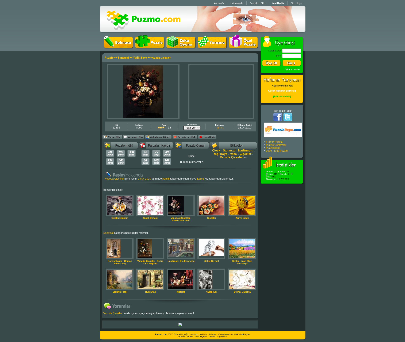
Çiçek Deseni (150, 218)
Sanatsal (123, 57)
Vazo (233, 153)
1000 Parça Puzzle (277, 150)
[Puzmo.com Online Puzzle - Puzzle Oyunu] (143, 31)
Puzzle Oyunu (185, 336)
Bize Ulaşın (296, 3)
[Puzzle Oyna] (149, 47)
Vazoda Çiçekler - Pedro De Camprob (150, 262)
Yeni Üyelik (278, 3)
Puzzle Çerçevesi (276, 144)
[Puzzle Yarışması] (212, 47)
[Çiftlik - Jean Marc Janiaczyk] (242, 257)
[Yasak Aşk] (205, 288)
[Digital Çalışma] (242, 288)
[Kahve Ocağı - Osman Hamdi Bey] (113, 257)
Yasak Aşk (211, 292)
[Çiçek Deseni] (150, 214)
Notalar (181, 292)
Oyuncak (222, 336)
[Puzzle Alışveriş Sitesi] (180, 325)
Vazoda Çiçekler (231, 157)
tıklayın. (246, 334)
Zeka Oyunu (200, 336)
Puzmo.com (161, 334)
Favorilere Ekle (257, 3)
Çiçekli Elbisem (119, 218)
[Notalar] (180, 288)
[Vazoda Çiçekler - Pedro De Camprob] (145, 257)
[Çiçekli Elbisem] (119, 214)
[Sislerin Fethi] (119, 288)
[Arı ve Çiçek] (242, 213)
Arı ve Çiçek (242, 218)
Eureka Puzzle (274, 142)
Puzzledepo (273, 147)
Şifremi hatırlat (292, 69)
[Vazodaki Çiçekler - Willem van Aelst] (176, 214)
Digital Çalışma (242, 292)
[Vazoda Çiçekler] (143, 117)
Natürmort (245, 150)
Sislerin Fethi (120, 292)
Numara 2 (150, 292)
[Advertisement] (221, 91)
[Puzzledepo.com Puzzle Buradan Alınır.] (283, 136)
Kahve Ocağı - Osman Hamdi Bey (120, 262)
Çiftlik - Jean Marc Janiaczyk (242, 262)
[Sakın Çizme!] (211, 255)
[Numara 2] (150, 288)
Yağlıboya (220, 153)
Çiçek (216, 150)
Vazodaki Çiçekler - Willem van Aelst (181, 219)
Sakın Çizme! (211, 261)
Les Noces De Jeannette (181, 261)
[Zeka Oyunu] (180, 47)
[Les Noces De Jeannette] (180, 255)
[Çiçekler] (211, 214)
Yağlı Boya (140, 57)
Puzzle (109, 57)
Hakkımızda (237, 3)
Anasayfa (219, 3)
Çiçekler (245, 153)
